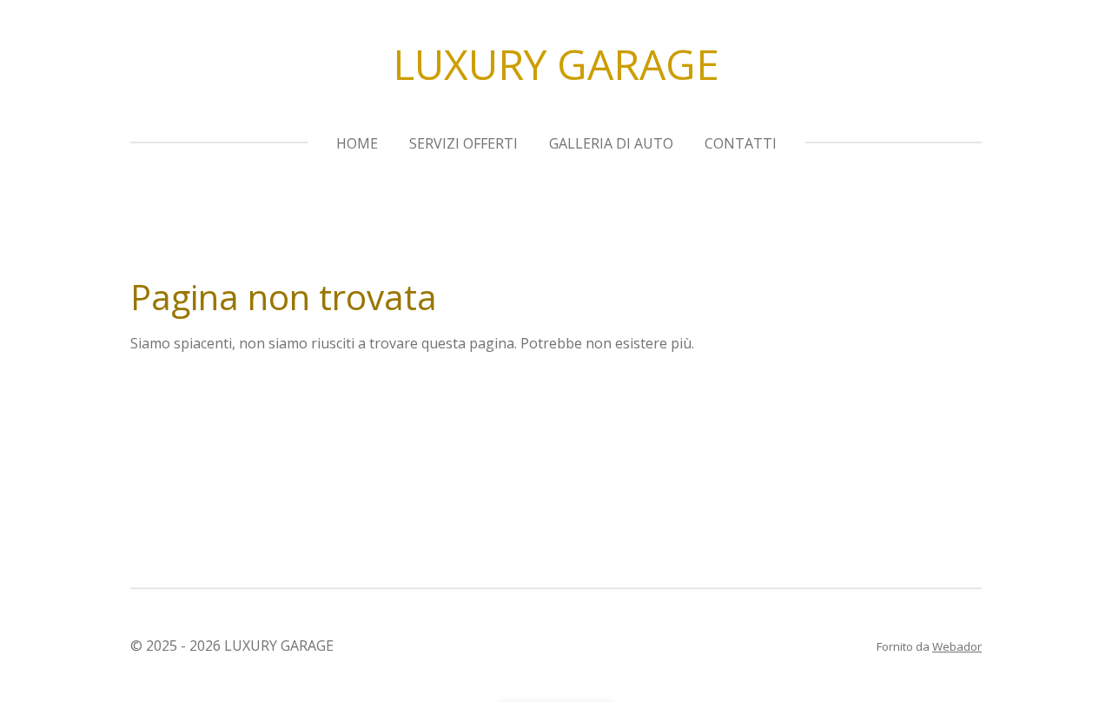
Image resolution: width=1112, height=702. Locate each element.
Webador (957, 646)
